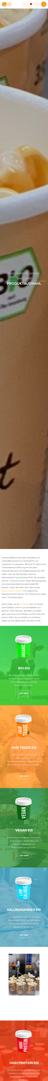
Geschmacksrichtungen (12, 590)
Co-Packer (24, 604)
